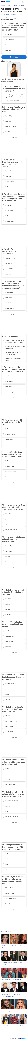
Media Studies (14, 14)
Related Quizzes (6, 931)
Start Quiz (14, 57)
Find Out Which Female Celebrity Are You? (12, 1025)
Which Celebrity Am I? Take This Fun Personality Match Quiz (11, 995)
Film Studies (6, 14)
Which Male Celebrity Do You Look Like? (12, 979)
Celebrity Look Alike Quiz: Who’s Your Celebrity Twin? (13, 946)
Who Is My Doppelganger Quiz (9, 1011)
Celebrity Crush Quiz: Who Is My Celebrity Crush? (12, 963)
